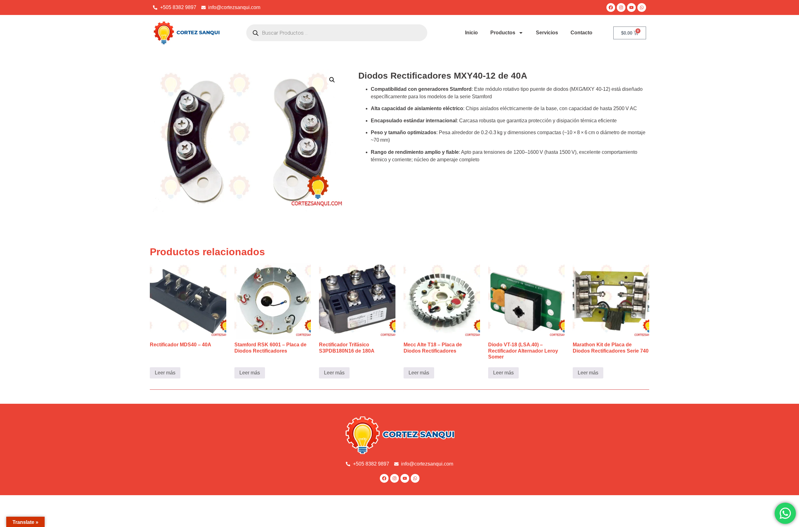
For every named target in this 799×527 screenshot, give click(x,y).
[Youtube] (631, 7)
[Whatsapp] (641, 7)
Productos (502, 32)
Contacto (581, 32)
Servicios (547, 32)
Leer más (165, 372)
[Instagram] (621, 7)
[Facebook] (610, 7)
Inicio (471, 32)
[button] (332, 79)
